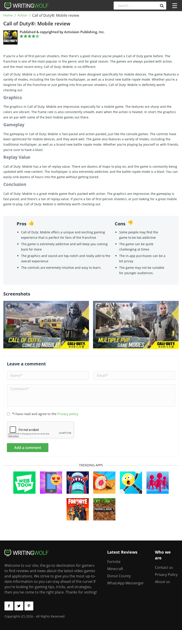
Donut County (119, 575)
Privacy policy (67, 414)
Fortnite (114, 561)
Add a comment (27, 447)
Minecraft (115, 568)
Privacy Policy (166, 574)
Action (22, 15)
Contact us (164, 567)
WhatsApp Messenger (125, 583)
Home (8, 15)
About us (162, 581)
